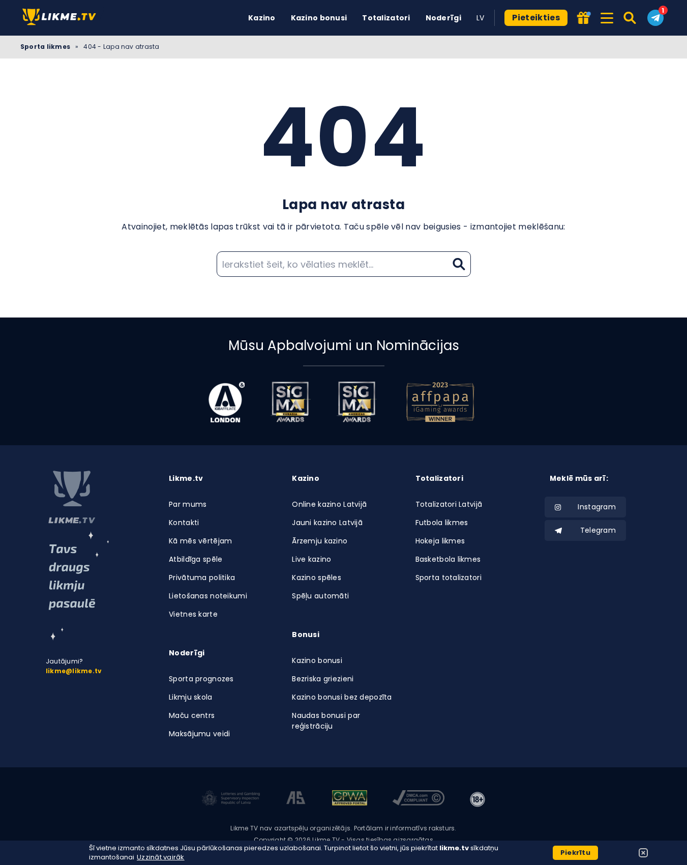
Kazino (262, 18)
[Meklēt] (630, 18)
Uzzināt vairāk (161, 857)
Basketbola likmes (448, 559)
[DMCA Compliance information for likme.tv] (418, 799)
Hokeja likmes (440, 541)
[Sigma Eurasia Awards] (290, 402)
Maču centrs (192, 715)
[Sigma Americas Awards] (356, 402)
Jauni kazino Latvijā (327, 522)
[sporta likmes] (71, 497)
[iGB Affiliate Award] (226, 402)
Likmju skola (190, 697)
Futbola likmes (441, 522)
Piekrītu (575, 852)
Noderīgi (443, 18)
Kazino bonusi (319, 18)
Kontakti (184, 522)
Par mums (187, 504)
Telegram (598, 530)
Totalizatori (386, 18)
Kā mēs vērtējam (200, 541)
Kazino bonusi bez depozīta (342, 697)
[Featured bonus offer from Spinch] (584, 18)
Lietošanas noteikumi (208, 596)
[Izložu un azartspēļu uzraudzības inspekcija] (231, 799)
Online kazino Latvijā (329, 504)
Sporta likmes (45, 46)
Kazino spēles (316, 577)
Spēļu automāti (320, 596)
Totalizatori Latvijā (449, 504)
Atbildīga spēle (195, 559)
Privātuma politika (202, 577)
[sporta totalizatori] (78, 586)
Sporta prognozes (201, 679)
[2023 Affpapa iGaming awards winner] (440, 402)
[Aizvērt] (643, 852)
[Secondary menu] (607, 16)
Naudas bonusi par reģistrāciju (326, 720)
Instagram (597, 507)
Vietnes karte (193, 614)
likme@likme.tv (74, 671)
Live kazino (311, 559)
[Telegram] (655, 18)
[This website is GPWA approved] (349, 799)
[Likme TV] (62, 17)
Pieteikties (536, 17)
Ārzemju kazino (319, 541)
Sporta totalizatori (448, 577)
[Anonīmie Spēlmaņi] (296, 799)
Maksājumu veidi (199, 734)
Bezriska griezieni (322, 679)
